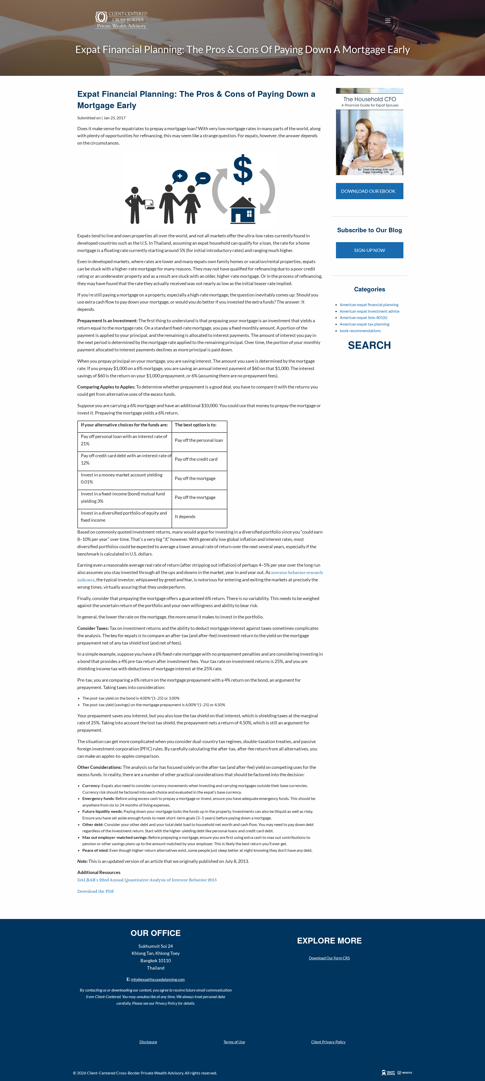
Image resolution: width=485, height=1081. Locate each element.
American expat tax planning (364, 323)
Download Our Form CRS (329, 958)
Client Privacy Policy (328, 1042)
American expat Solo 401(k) (363, 317)
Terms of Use (234, 1042)
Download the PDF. (96, 891)
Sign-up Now (369, 250)
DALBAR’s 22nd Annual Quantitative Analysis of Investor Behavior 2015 (147, 880)
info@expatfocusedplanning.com (158, 979)
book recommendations (360, 330)
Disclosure (148, 1042)
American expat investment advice (369, 311)
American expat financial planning (369, 304)
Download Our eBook (368, 191)
